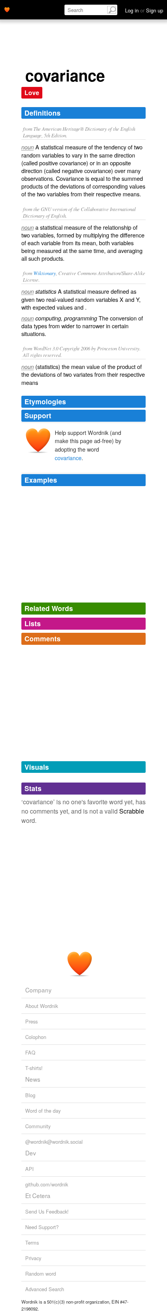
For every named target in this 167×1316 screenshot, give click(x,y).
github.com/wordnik (46, 1184)
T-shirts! (34, 1068)
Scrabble (131, 811)
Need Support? (42, 1227)
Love (31, 92)
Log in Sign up (144, 10)
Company (38, 989)
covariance (68, 458)
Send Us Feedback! (47, 1211)
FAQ (30, 1052)
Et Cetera (37, 1195)
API (29, 1168)
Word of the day (43, 1110)
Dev (30, 1152)
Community (37, 1126)
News (32, 1079)
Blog (30, 1095)
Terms (32, 1242)
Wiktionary (44, 273)
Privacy (33, 1258)
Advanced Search (44, 1289)
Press (31, 1021)
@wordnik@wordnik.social (54, 1141)
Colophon (35, 1037)
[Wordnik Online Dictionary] (7, 8)
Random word (40, 1273)
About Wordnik (41, 1006)
